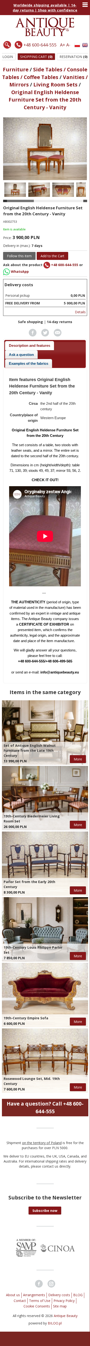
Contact (20, 1300)
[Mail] (57, 335)
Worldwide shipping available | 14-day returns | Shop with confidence (45, 7)
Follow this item (19, 256)
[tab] (29, 345)
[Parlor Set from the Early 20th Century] (45, 864)
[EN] (85, 45)
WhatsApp (19, 271)
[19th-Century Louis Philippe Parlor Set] (45, 929)
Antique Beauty (66, 1315)
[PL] (77, 45)
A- (68, 45)
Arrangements (34, 1295)
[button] (45, 1211)
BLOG (78, 1295)
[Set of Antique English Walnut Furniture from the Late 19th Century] (45, 732)
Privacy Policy (64, 1300)
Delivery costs (59, 1295)
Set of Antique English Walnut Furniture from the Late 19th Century (30, 750)
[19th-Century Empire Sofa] (45, 995)
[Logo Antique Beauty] (45, 35)
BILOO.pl (55, 1323)
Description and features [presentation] (29, 345)
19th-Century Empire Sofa (26, 1018)
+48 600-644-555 (40, 45)
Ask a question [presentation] (21, 355)
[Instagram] (51, 1284)
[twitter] (45, 335)
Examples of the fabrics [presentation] (28, 363)
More (78, 759)
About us (13, 1295)
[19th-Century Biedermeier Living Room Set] (45, 798)
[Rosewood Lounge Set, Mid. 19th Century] (45, 1060)
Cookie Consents (37, 1306)
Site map (60, 1306)
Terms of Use (39, 1300)
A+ (62, 45)
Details (80, 312)
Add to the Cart (52, 256)
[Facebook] (39, 1284)
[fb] (32, 335)
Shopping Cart (36, 56)
